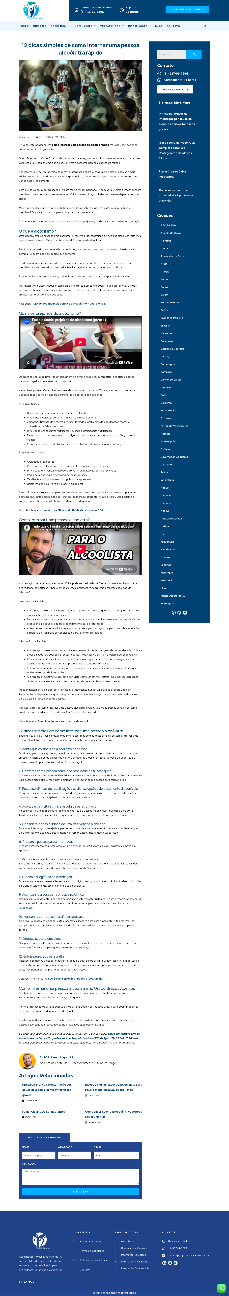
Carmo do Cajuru (171, 379)
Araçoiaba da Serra (172, 256)
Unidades (39, 26)
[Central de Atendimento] (76, 10)
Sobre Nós (58, 26)
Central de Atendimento (96, 7)
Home (25, 26)
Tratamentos (110, 26)
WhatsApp (65, 1147)
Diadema (166, 402)
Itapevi (165, 510)
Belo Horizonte (170, 302)
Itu (162, 533)
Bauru (164, 286)
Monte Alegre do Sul (173, 595)
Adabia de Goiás (171, 232)
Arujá (164, 263)
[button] (60, 26)
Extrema (166, 418)
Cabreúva (166, 333)
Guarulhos (167, 464)
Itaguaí (165, 487)
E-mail (98, 1147)
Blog (158, 26)
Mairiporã (166, 580)
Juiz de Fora (168, 549)
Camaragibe (168, 364)
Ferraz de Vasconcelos (174, 425)
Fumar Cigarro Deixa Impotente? (43, 1111)
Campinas (167, 371)
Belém (164, 294)
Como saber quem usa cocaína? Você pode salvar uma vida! (177, 195)
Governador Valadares (174, 456)
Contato (173, 26)
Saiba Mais (27, 1281)
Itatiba (165, 526)
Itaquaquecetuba (171, 518)
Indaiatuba (167, 479)
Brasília (165, 325)
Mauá (164, 587)
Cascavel (166, 387)
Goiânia (165, 449)
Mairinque (167, 572)
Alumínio (166, 240)
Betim (164, 310)
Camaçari (166, 356)
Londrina (166, 564)
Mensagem (29, 1164)
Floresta (165, 433)
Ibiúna (164, 472)
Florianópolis (168, 441)
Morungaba (168, 603)
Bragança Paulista (172, 317)
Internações (83, 26)
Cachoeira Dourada (172, 348)
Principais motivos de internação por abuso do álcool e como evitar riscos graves (46, 1090)
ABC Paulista (169, 225)
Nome (26, 1147)
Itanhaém (166, 495)
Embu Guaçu (168, 410)
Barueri (165, 279)
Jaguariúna (167, 541)
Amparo (165, 248)
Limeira (165, 557)
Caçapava (167, 340)
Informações (137, 26)
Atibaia (165, 271)
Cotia (164, 394)
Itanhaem (166, 503)
